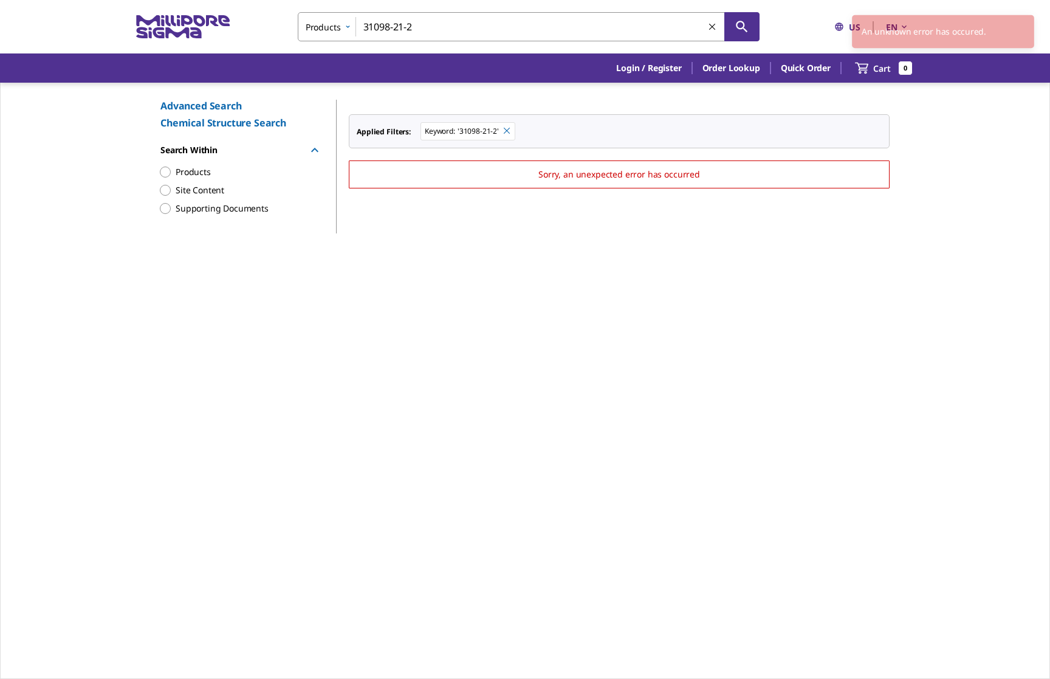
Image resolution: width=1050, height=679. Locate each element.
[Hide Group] (314, 150)
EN (891, 27)
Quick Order (806, 68)
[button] (648, 68)
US (854, 27)
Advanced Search (201, 105)
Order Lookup (731, 68)
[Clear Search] (712, 27)
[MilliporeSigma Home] (183, 27)
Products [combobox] (323, 27)
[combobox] (529, 26)
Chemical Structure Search (223, 122)
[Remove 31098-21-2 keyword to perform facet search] (507, 131)
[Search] (742, 26)
